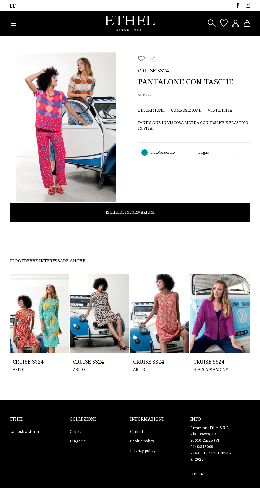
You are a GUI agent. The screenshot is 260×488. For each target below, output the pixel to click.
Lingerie (78, 441)
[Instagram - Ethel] (248, 5)
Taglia (203, 152)
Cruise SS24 (153, 70)
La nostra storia (24, 431)
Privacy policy (143, 450)
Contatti (137, 431)
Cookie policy (142, 441)
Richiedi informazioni (130, 212)
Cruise (76, 431)
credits (196, 473)
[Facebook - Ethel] (237, 5)
